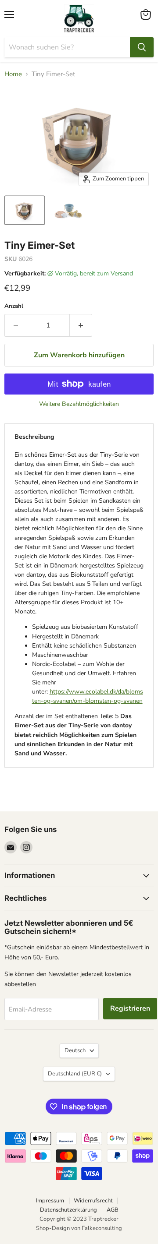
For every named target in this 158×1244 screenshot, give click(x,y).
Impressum (50, 1201)
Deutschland (75, 1074)
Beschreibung (34, 437)
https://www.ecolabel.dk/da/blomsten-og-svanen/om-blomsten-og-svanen (87, 696)
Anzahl (13, 306)
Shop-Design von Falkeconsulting (79, 1228)
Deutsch (75, 1050)
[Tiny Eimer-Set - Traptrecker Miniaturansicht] (24, 210)
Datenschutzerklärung (68, 1210)
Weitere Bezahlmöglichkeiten (79, 404)
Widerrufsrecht (93, 1201)
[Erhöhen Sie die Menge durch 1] (81, 325)
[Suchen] (142, 47)
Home (13, 74)
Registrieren (130, 1008)
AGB (112, 1210)
